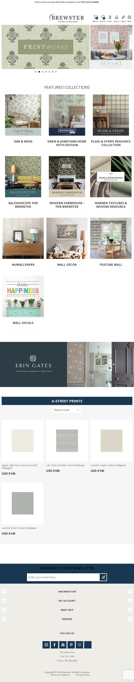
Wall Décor (67, 265)
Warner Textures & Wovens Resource (111, 204)
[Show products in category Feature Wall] (111, 238)
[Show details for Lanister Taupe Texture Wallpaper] (111, 441)
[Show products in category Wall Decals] (23, 296)
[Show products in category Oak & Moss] (23, 115)
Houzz (79, 644)
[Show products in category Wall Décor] (67, 238)
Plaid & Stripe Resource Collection (111, 143)
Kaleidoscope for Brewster (23, 204)
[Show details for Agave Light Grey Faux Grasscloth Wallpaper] (22, 441)
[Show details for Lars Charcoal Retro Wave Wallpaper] (67, 441)
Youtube (63, 644)
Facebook (54, 644)
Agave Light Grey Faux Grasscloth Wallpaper (19, 467)
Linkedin (88, 644)
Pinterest (71, 644)
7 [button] (56, 72)
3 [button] (43, 72)
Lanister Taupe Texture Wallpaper (108, 465)
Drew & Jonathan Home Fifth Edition (66, 143)
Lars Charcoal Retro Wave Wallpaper (65, 465)
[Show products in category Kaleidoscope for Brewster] (23, 176)
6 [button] (52, 72)
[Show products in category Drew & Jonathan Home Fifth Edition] (67, 115)
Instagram (46, 644)
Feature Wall (111, 265)
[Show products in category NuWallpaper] (23, 238)
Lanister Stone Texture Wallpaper (19, 528)
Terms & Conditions (60, 674)
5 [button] (49, 72)
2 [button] (39, 72)
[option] (46, 47)
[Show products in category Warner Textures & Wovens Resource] (111, 176)
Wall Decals (23, 323)
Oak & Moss (23, 141)
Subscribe (103, 577)
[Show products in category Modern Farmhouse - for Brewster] (67, 176)
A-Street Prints (67, 400)
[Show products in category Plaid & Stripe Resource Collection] (111, 115)
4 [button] (46, 72)
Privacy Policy (82, 674)
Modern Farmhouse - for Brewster (67, 204)
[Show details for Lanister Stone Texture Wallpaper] (22, 503)
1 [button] (35, 72)
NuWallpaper (23, 265)
